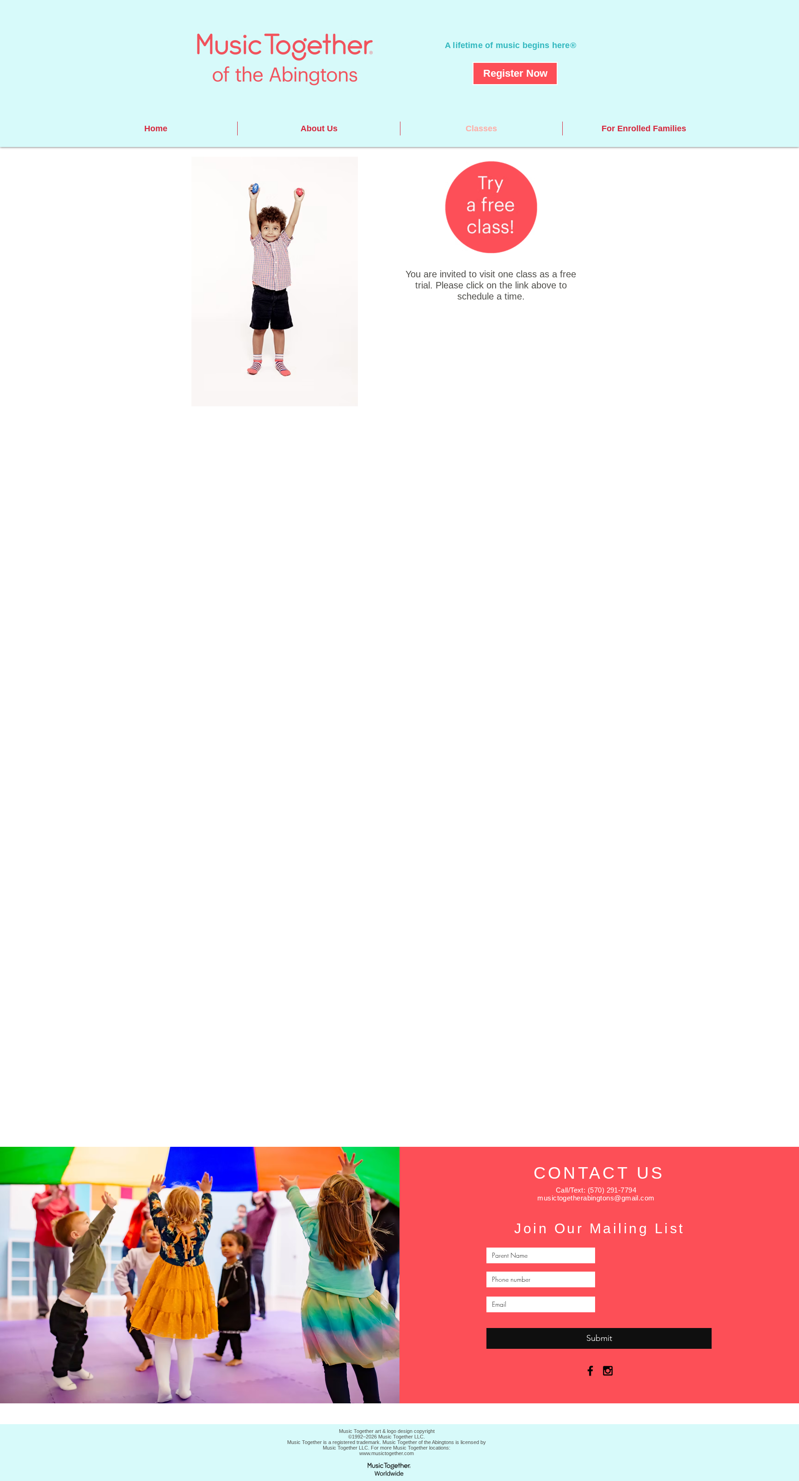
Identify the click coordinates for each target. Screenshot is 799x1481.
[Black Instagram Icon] (608, 1370)
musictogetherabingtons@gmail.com (595, 1198)
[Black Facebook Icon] (590, 1370)
